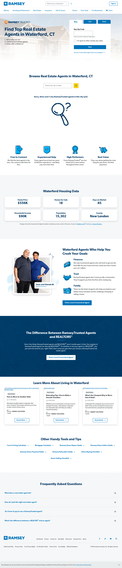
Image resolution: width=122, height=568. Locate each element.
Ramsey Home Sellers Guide (102, 445)
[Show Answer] (115, 493)
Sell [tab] (90, 22)
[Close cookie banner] (118, 564)
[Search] (71, 4)
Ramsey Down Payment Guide (32, 452)
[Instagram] (116, 539)
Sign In (113, 3)
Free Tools (84, 11)
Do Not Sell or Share (42, 546)
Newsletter (61, 539)
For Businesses (97, 11)
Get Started (40, 539)
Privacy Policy (79, 565)
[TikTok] (105, 539)
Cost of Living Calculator (16, 445)
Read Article (20, 420)
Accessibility (61, 546)
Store (110, 11)
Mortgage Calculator (43, 445)
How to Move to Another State (19, 397)
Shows (74, 11)
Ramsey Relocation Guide (63, 452)
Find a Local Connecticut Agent (77, 303)
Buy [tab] (75, 22)
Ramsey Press (77, 539)
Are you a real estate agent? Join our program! (88, 52)
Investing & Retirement (21, 11)
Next (90, 47)
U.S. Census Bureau (95, 224)
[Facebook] (100, 539)
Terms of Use (88, 565)
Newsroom (69, 539)
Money (6, 11)
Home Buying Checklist (90, 452)
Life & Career (60, 11)
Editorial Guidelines (72, 546)
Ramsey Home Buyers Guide (71, 445)
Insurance (48, 11)
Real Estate (37, 11)
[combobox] (59, 4)
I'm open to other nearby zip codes (90, 41)
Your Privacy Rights (29, 546)
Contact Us (53, 539)
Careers (46, 539)
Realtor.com (81, 224)
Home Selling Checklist (60, 458)
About (84, 539)
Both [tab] (104, 22)
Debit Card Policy (9, 546)
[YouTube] (111, 539)
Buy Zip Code (79, 29)
